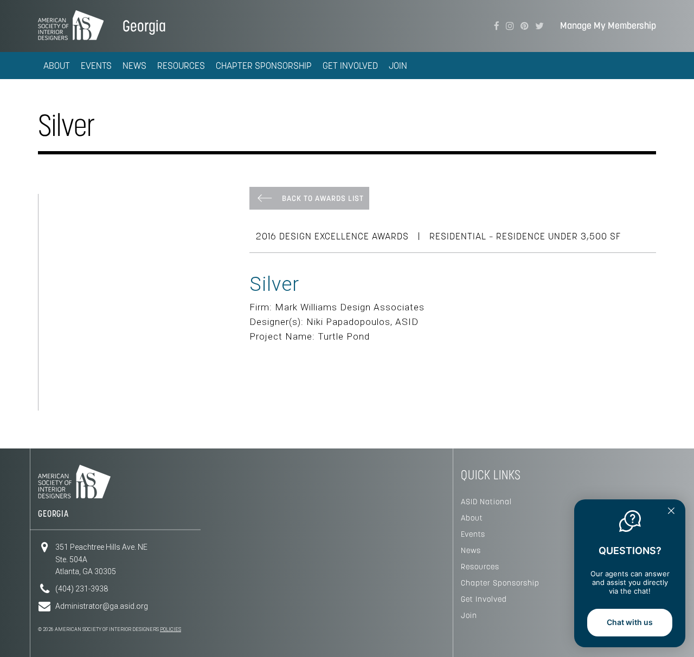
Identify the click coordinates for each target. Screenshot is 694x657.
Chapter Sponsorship (500, 583)
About (472, 518)
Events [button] (96, 65)
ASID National (486, 501)
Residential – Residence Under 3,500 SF (525, 236)
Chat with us (630, 622)
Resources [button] (181, 65)
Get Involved (484, 599)
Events (473, 534)
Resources (480, 566)
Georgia (144, 25)
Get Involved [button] (350, 65)
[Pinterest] (524, 26)
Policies (170, 629)
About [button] (56, 65)
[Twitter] (539, 26)
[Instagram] (510, 26)
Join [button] (398, 65)
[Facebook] (496, 26)
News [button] (134, 65)
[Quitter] (671, 512)
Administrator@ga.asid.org (101, 606)
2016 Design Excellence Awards (332, 236)
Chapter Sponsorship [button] (264, 65)
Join (469, 615)
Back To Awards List (323, 198)
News (471, 550)
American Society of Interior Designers (71, 25)
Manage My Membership (608, 25)
